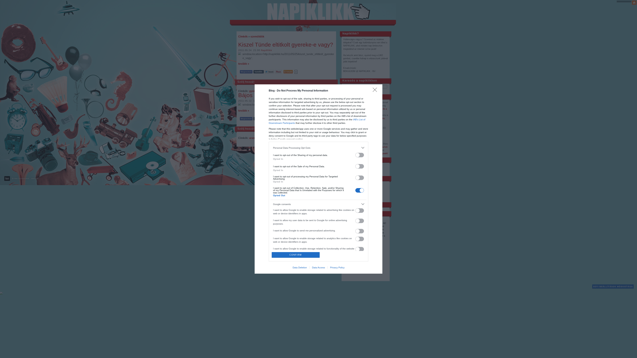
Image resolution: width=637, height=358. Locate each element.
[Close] (376, 91)
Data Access (318, 267)
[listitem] (318, 147)
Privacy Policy (337, 267)
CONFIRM (295, 255)
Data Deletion (300, 267)
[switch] (359, 155)
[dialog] (318, 179)
